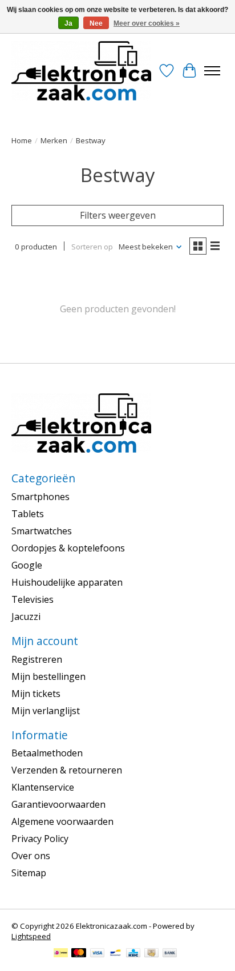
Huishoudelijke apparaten (67, 582)
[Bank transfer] (170, 954)
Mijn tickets (35, 693)
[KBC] (133, 954)
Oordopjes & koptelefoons (68, 548)
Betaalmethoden (47, 753)
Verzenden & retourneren (66, 770)
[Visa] (97, 954)
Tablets (27, 513)
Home (21, 140)
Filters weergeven (118, 215)
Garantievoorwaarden (58, 804)
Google (26, 565)
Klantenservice (42, 787)
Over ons (30, 855)
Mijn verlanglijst (45, 710)
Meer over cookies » (147, 23)
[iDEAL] (61, 954)
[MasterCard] (78, 954)
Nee (96, 23)
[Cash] (151, 954)
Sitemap (28, 873)
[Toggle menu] (212, 70)
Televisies (32, 599)
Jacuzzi (25, 616)
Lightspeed (31, 936)
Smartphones (40, 496)
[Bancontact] (115, 954)
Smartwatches (41, 531)
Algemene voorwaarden (62, 821)
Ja (68, 23)
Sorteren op (92, 246)
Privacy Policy (39, 838)
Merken (53, 140)
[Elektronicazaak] (81, 71)
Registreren (36, 659)
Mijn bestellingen (48, 676)
